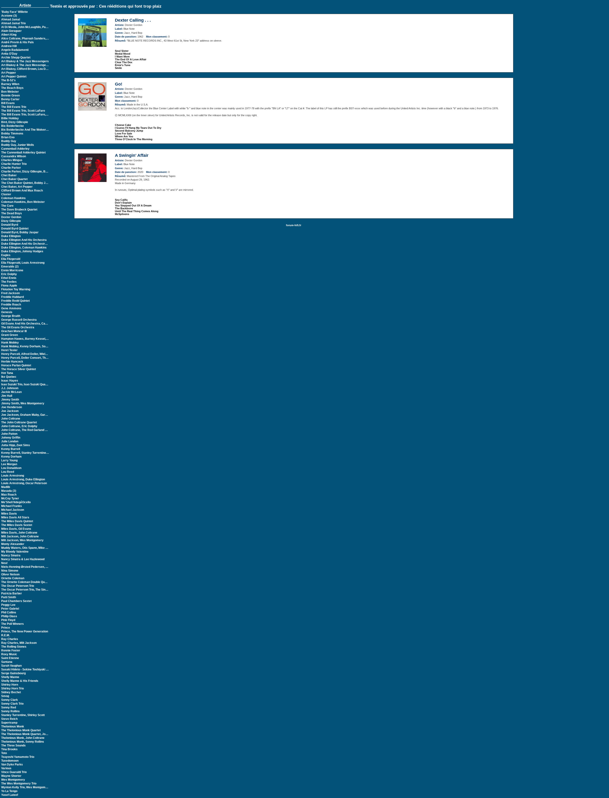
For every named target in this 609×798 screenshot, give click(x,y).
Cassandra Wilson (13, 156)
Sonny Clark (9, 700)
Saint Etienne (10, 658)
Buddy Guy (8, 141)
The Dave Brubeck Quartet (19, 209)
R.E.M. (5, 635)
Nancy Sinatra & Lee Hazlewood (22, 559)
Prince (5, 627)
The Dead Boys (11, 213)
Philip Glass (9, 616)
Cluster (6, 194)
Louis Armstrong (12, 475)
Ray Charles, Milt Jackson (19, 643)
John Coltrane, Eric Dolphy (19, 426)
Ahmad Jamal (10, 19)
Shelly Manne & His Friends (19, 681)
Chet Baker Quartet (14, 179)
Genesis (6, 312)
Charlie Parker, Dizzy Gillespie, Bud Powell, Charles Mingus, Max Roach (49, 171)
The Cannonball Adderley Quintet (23, 152)
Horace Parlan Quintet (16, 365)
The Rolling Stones (13, 646)
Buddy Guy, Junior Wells (17, 145)
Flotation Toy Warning (15, 289)
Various (6, 768)
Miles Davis (9, 513)
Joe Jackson (10, 411)
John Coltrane (10, 418)
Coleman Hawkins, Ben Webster (23, 202)
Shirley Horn (9, 684)
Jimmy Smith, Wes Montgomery (22, 403)
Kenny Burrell (10, 449)
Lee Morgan (9, 464)
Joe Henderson (11, 407)
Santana (6, 662)
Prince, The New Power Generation (24, 631)
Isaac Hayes (9, 380)
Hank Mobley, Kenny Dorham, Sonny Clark (30, 346)
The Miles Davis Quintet (17, 521)
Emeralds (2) (10, 266)
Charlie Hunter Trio (14, 164)
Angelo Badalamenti (15, 50)
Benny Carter (10, 99)
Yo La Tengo (9, 791)
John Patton (9, 433)
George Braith (10, 316)
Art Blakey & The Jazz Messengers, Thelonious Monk (37, 65)
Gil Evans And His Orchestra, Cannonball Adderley (35, 323)
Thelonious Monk (12, 726)
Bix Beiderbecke (12, 126)
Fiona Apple (9, 285)
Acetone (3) (9, 15)
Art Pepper (8, 72)
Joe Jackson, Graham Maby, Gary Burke (28, 414)
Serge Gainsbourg (13, 673)
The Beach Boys (12, 88)
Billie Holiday (10, 118)
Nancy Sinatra (10, 555)
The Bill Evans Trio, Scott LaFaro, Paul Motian (31, 114)
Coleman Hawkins (13, 198)
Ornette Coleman (12, 578)
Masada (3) (8, 490)
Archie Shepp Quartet (15, 57)
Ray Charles (9, 639)
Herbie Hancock (12, 361)
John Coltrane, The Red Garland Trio (25, 430)
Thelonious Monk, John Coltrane (22, 738)
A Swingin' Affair (131, 155)
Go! (118, 84)
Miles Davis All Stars (15, 517)
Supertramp (9, 722)
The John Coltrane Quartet (19, 422)
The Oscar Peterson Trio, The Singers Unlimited (33, 589)
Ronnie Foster (10, 650)
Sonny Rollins (10, 711)
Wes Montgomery (13, 779)
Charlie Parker (11, 167)
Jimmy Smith (10, 399)
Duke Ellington (11, 236)
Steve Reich (9, 719)
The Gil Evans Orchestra (17, 327)
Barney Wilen (10, 84)
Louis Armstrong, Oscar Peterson (24, 483)
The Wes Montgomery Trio (18, 783)
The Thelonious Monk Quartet (21, 730)
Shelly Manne (10, 677)
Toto (4, 753)
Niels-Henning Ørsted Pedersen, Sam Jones (31, 567)
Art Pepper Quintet (13, 76)
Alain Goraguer (11, 31)
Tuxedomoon (10, 760)
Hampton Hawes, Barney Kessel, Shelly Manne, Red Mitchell (42, 338)
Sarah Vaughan (11, 665)
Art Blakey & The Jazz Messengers (25, 61)
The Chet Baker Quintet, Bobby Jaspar (27, 183)
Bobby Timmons (12, 133)
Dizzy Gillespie (11, 221)
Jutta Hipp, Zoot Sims (15, 445)
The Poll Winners (12, 624)
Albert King (8, 34)
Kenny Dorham (11, 456)
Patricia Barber (11, 593)
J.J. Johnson (9, 388)
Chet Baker (9, 175)
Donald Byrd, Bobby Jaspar (20, 232)
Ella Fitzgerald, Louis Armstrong (22, 262)
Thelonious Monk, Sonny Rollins (22, 741)
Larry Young (9, 460)
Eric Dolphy (9, 274)
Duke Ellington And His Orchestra (24, 240)
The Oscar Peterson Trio (17, 586)
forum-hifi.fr (293, 225)
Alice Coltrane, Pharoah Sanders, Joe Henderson (34, 38)
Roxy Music (9, 654)
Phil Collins (8, 612)
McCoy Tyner (10, 498)
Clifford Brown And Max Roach (22, 190)
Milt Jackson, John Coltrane (20, 536)
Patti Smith (8, 597)
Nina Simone (9, 570)
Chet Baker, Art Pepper (17, 186)
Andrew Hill (9, 46)
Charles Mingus (11, 160)
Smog (5, 696)
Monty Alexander (12, 544)
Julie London (9, 441)
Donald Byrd (9, 224)
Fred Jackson (10, 293)
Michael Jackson (12, 509)
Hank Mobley (10, 342)
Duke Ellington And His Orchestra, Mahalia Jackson (36, 243)
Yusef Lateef (9, 795)
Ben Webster (10, 91)
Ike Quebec (8, 376)
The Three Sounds (13, 745)
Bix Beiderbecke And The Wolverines (26, 129)
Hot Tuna (7, 373)
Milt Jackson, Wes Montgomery (22, 540)
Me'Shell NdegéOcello (16, 502)
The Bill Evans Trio (13, 107)
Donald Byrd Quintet (15, 228)
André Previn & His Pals (17, 42)
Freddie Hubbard (12, 297)
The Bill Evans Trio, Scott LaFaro (23, 110)
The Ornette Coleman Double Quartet (26, 582)
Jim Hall (6, 395)
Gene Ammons (11, 308)
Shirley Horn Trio (12, 688)
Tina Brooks (9, 749)
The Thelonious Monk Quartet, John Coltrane (31, 734)
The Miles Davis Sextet (16, 525)
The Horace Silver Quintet (18, 369)
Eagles (5, 255)
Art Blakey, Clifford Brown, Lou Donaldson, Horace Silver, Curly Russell (49, 69)
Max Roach (8, 494)
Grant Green (9, 335)
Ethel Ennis (8, 278)
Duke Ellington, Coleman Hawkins (24, 247)
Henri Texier (9, 350)
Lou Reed (7, 471)
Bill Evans (8, 103)
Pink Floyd (8, 620)
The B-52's (8, 80)
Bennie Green (10, 95)
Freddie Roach (11, 304)
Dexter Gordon (11, 217)
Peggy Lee (8, 605)
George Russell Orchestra (19, 319)
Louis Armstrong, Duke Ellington (23, 479)
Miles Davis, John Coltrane (19, 532)
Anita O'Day (9, 53)
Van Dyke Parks (12, 764)
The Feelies (9, 281)
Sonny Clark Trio (12, 703)
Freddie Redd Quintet (15, 300)
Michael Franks (11, 506)
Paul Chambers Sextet (16, 601)
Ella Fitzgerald (10, 259)
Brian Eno (8, 137)
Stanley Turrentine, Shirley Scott (23, 715)
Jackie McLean (11, 392)
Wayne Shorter (11, 776)
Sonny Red (8, 707)
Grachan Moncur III (14, 331)
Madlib (5, 487)
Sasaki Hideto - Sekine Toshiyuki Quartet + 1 (31, 669)
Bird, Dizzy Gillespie (14, 122)
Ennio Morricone (12, 270)
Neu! (4, 563)
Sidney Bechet (11, 692)
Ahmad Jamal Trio (13, 23)
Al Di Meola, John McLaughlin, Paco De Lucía (31, 27)
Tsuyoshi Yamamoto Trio (17, 757)
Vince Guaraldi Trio (14, 772)
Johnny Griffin (10, 437)
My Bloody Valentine (15, 551)
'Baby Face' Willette (14, 12)
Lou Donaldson (11, 468)
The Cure (7, 205)
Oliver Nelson (10, 574)
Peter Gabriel (10, 608)
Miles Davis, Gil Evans (16, 528)
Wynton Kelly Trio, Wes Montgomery (25, 787)
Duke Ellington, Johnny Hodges (22, 251)
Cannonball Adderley (15, 148)
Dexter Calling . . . (133, 20)
